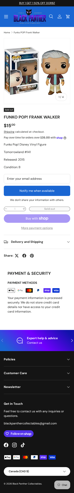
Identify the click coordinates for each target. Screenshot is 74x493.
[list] (37, 71)
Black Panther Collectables (27, 483)
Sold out (49, 209)
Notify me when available (37, 191)
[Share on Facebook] (24, 255)
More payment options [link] (37, 228)
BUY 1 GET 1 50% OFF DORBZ (37, 3)
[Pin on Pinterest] (32, 255)
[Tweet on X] (16, 255)
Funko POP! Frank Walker (27, 32)
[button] (68, 16)
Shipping (9, 131)
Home (7, 32)
